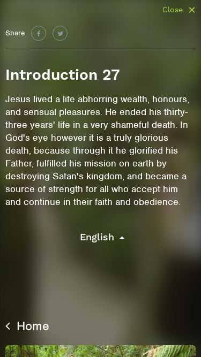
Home (31, 326)
